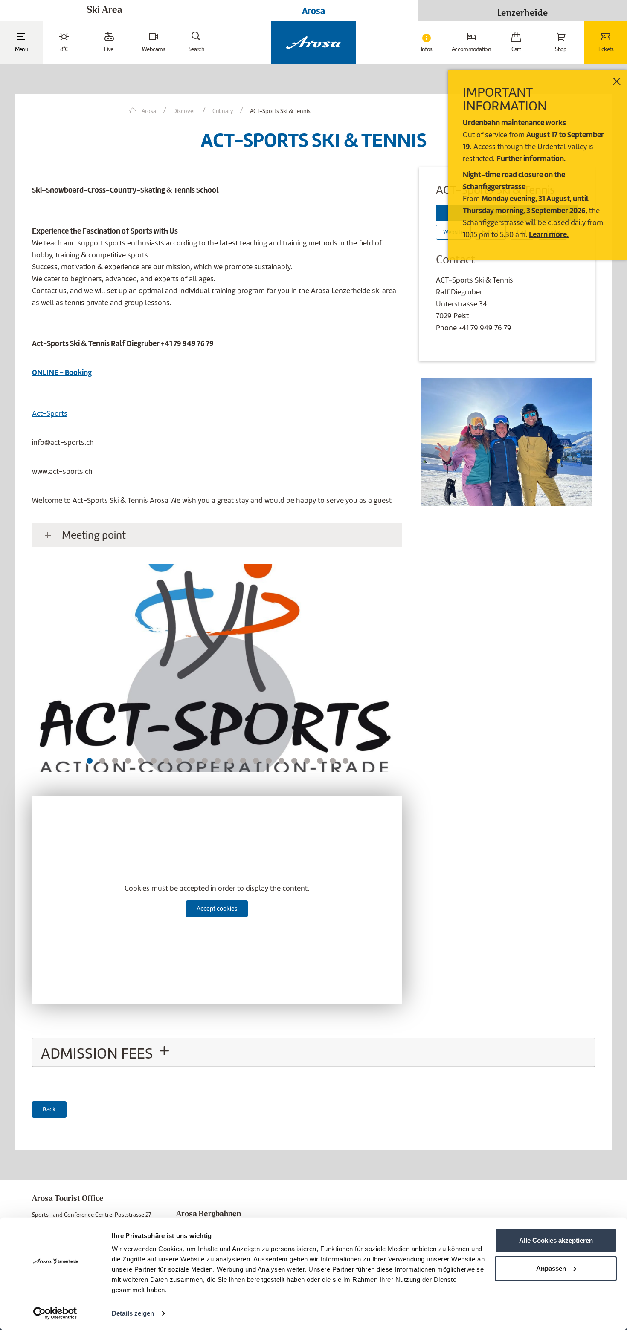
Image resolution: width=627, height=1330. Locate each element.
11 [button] (217, 761)
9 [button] (192, 761)
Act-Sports (49, 413)
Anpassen (551, 1268)
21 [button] (345, 761)
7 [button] (166, 761)
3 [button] (115, 761)
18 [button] (307, 761)
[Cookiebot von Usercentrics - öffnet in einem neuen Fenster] (55, 1313)
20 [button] (333, 761)
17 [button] (294, 761)
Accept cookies (217, 908)
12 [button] (230, 761)
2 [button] (102, 761)
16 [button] (281, 761)
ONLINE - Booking (62, 372)
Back (49, 1109)
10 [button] (205, 761)
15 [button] (269, 761)
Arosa (313, 11)
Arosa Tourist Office (68, 1199)
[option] (217, 671)
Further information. (531, 158)
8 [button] (179, 761)
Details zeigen (133, 1313)
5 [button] (141, 761)
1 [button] (89, 760)
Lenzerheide (522, 10)
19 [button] (320, 761)
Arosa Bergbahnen (208, 1214)
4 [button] (128, 761)
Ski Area (104, 10)
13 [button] (243, 761)
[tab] (313, 1052)
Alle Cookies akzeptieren (556, 1240)
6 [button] (153, 761)
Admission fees (99, 1053)
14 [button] (256, 761)
